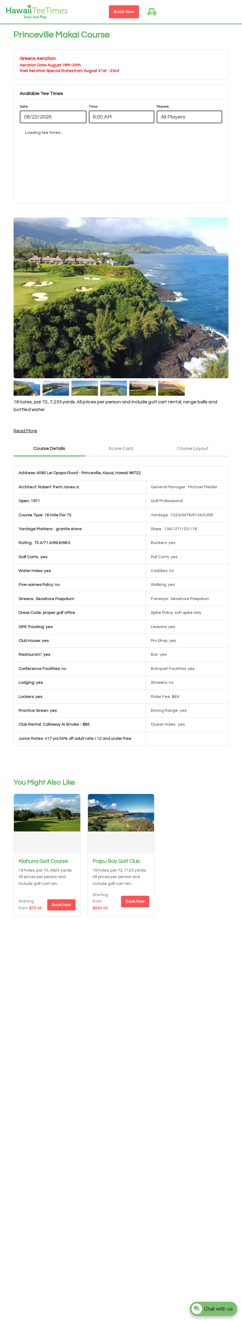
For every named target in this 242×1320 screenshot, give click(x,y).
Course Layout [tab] (193, 448)
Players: (163, 107)
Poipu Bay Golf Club (116, 861)
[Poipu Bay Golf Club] (121, 823)
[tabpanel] (121, 612)
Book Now (124, 12)
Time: (93, 107)
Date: (24, 107)
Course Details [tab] (49, 448)
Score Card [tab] (121, 448)
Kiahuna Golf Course (43, 861)
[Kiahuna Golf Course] (47, 823)
